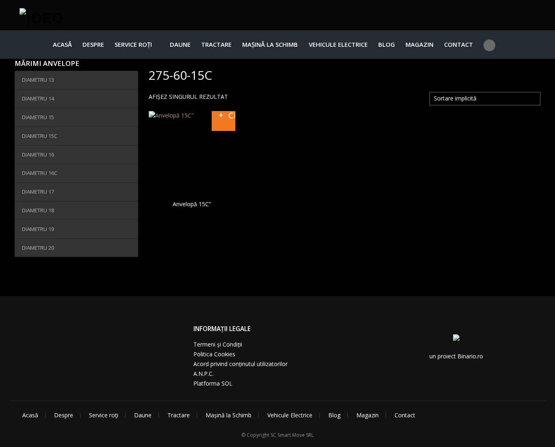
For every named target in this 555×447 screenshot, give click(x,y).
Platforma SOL (212, 383)
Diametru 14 (38, 98)
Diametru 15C (39, 136)
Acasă (62, 44)
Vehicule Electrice (338, 44)
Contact (458, 44)
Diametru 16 (38, 154)
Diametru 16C (39, 173)
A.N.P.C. (203, 373)
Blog (386, 44)
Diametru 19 (38, 229)
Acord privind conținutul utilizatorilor (240, 364)
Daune (180, 44)
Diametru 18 (38, 210)
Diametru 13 (38, 79)
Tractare (216, 44)
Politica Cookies (214, 354)
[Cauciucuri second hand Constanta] (60, 15)
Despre (93, 44)
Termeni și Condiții (217, 344)
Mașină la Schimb (270, 44)
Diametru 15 (38, 117)
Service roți (133, 44)
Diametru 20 (38, 247)
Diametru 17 (38, 191)
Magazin (419, 44)
